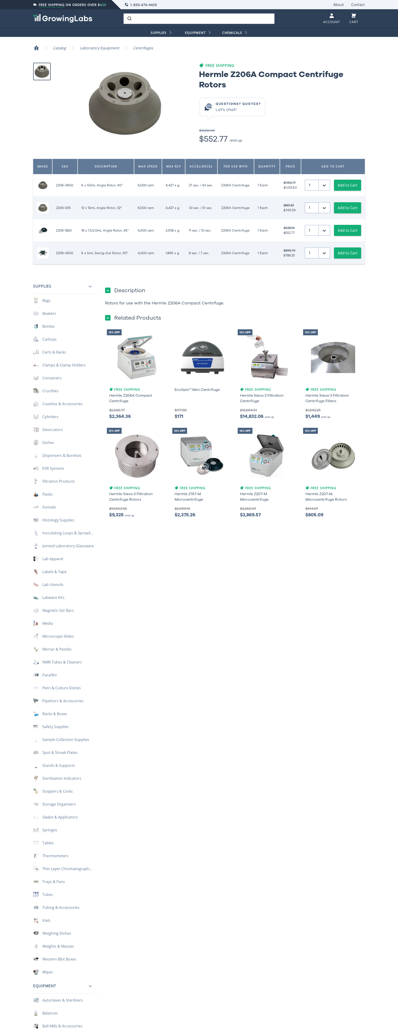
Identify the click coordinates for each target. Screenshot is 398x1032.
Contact (358, 4)
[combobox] (199, 18)
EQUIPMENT (195, 32)
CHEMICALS (232, 32)
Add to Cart (347, 185)
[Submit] (129, 19)
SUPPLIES (159, 32)
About (338, 4)
